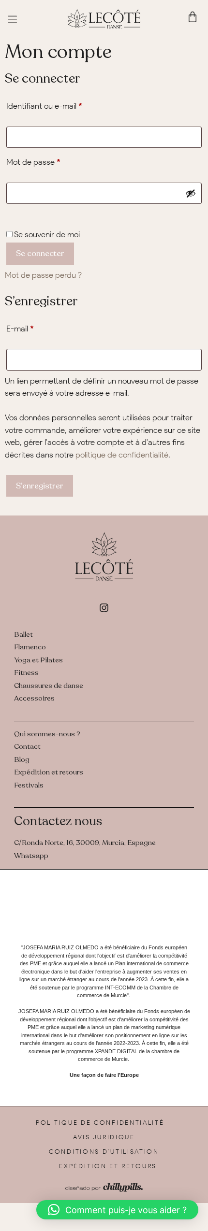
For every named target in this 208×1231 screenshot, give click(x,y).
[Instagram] (104, 607)
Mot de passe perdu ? (43, 275)
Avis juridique (104, 1137)
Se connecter (40, 253)
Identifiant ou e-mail (63, 104)
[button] (117, 1209)
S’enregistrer (39, 485)
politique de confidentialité (121, 454)
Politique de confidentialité (100, 1122)
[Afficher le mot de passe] (190, 193)
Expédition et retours (108, 1166)
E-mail (39, 326)
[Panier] (192, 17)
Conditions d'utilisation (104, 1151)
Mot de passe (52, 160)
